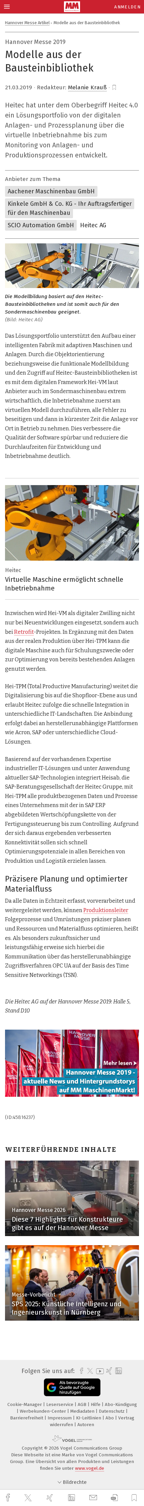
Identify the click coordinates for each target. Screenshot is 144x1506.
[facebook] (8, 1498)
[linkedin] (72, 1498)
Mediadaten (83, 1411)
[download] (114, 1498)
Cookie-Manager (25, 1404)
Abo (110, 1418)
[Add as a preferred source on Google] (72, 1387)
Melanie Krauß (87, 87)
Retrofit (24, 632)
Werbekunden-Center (43, 1411)
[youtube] (99, 1371)
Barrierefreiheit (27, 1418)
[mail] (94, 1498)
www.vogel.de (89, 1468)
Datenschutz (112, 1411)
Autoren (85, 1424)
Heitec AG (93, 225)
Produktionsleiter (105, 910)
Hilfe (96, 1404)
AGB (83, 1404)
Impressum (60, 1418)
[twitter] (28, 1498)
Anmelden (127, 7)
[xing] (50, 1498)
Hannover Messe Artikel (27, 22)
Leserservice (60, 1404)
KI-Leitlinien (89, 1418)
